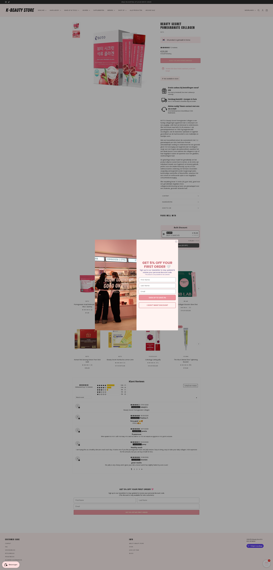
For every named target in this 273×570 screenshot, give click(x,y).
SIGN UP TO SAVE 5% (157, 297)
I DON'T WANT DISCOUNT (157, 305)
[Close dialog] (176, 241)
